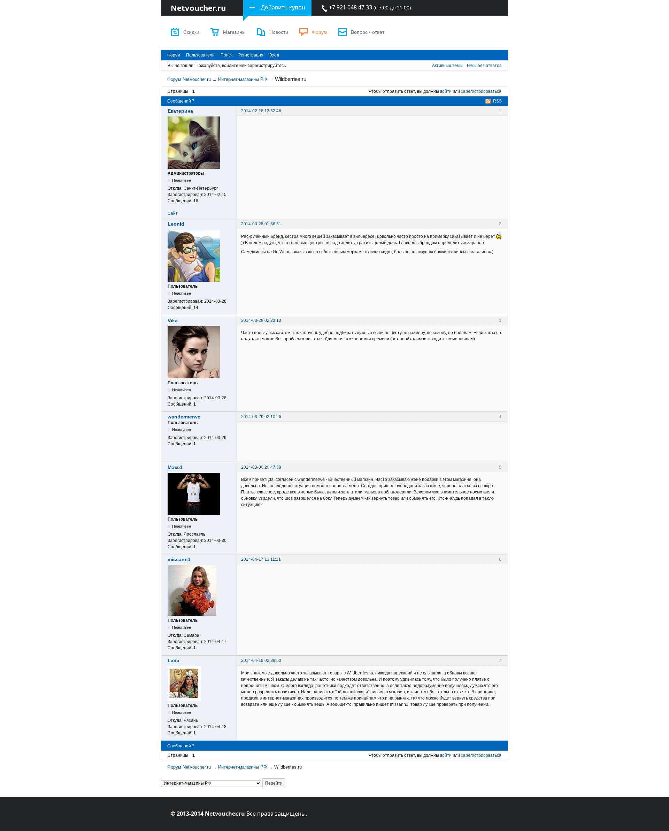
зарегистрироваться (481, 91)
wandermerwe (184, 417)
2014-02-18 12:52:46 (261, 110)
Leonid (176, 224)
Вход (274, 55)
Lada (173, 660)
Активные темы (447, 65)
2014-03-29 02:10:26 (261, 416)
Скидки (191, 32)
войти (446, 91)
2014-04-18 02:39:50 (261, 660)
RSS (497, 101)
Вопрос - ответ (367, 32)
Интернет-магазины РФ (242, 79)
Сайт (173, 213)
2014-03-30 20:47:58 (261, 467)
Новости (278, 32)
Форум (319, 32)
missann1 (179, 559)
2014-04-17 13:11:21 (261, 559)
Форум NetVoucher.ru (189, 79)
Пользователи (200, 55)
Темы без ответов (483, 65)
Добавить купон (283, 7)
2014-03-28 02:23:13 (261, 320)
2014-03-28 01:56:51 (261, 223)
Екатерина (180, 111)
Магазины (234, 32)
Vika (173, 320)
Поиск (226, 55)
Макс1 (175, 467)
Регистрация (250, 55)
